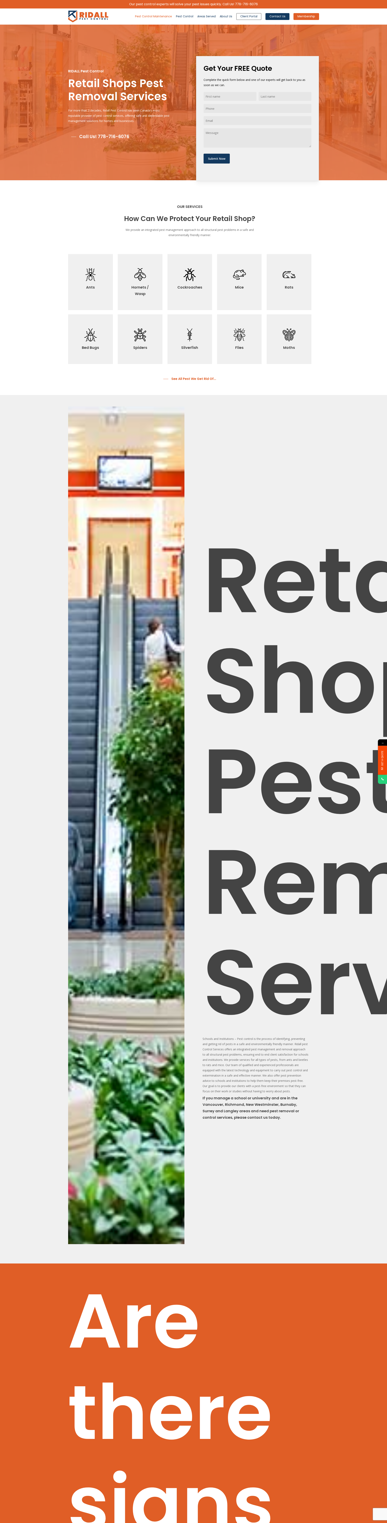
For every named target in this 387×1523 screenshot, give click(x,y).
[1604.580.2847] (382, 779)
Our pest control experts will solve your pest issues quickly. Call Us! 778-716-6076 (193, 4)
